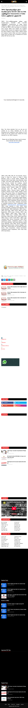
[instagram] (20, 405)
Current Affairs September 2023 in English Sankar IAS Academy (17, 287)
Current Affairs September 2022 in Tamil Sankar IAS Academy (16, 298)
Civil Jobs (2, 542)
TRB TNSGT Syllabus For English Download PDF (15, 603)
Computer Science (17, 539)
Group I (24, 275)
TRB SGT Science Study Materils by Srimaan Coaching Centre (16, 610)
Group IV (5, 276)
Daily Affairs (12, 275)
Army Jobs (3, 527)
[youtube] (7, 405)
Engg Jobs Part (4, 523)
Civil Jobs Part (16, 522)
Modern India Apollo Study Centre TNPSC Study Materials (15, 698)
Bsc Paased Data (17, 546)
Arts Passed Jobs (4, 539)
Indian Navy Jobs (17, 526)
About (9, 704)
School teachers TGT (5, 543)
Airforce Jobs (3, 526)
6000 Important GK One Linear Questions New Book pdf (16, 462)
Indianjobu (3, 342)
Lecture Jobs (3, 536)
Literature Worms (5, 345)
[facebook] (7, 403)
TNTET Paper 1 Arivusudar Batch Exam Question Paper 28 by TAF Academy (17, 595)
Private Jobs (16, 523)
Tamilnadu (5, 5)
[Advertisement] (14, 52)
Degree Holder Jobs (4, 546)
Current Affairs (6, 275)
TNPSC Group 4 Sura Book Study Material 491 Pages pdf (16, 451)
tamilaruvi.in (3, 339)
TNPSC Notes (17, 706)
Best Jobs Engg (4, 522)
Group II (2, 276)
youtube (22, 704)
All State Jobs (16, 530)
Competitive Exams (17, 536)
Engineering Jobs (17, 544)
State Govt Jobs (4, 530)
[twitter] (20, 403)
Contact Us (13, 704)
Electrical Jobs (16, 527)
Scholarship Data (17, 542)
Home (2, 5)
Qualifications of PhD (5, 544)
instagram (17, 704)
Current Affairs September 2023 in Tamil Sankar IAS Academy (16, 293)
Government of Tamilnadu (18, 275)
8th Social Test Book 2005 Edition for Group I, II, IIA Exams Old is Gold (16, 457)
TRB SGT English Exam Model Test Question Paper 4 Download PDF (16, 590)
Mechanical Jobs (17, 540)
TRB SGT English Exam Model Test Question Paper (16, 583)
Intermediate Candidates (18, 543)
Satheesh (3, 18)
